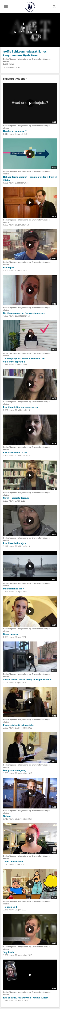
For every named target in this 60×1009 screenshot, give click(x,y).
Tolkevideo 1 (10, 907)
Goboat (7, 816)
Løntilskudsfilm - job (14, 543)
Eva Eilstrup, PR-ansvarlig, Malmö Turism (25, 997)
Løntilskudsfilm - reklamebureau (21, 407)
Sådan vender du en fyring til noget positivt (27, 679)
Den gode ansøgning (14, 770)
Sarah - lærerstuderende (16, 498)
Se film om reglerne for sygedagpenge (24, 313)
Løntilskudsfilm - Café (15, 452)
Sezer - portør (10, 634)
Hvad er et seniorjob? (15, 131)
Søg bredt (8, 952)
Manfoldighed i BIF (13, 588)
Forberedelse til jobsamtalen (18, 725)
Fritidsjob (8, 267)
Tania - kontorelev (13, 861)
